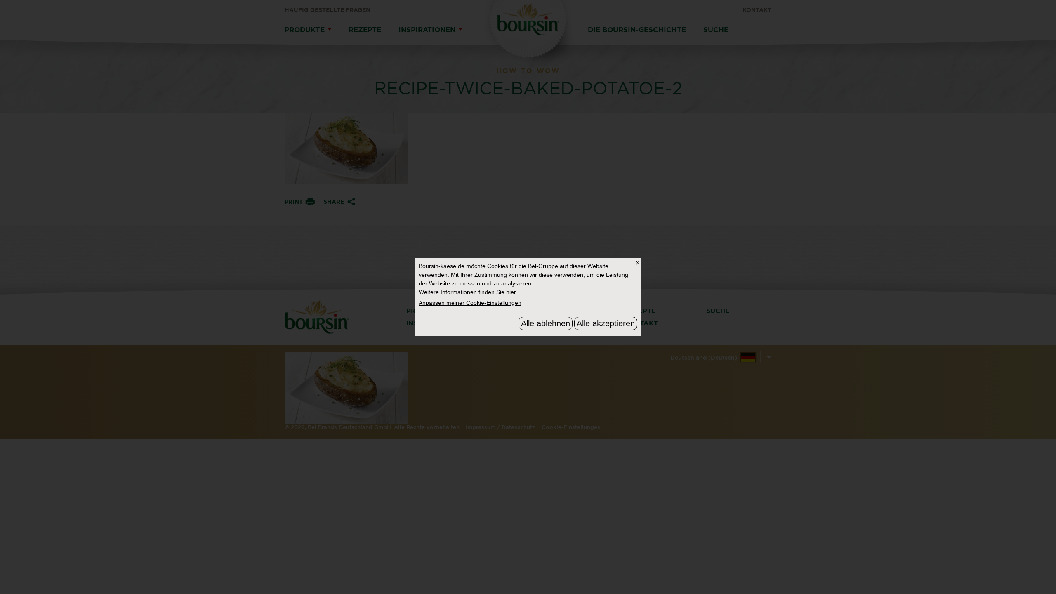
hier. (511, 292)
